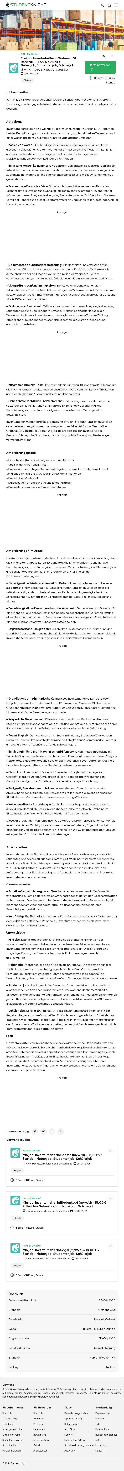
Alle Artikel (69, 1450)
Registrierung (102, 1413)
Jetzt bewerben (100, 65)
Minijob (27, 80)
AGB (97, 1439)
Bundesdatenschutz (106, 1434)
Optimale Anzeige (73, 1418)
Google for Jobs (11, 1434)
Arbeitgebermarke (12, 1429)
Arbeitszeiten (40, 1450)
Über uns (99, 1418)
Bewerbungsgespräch (76, 1413)
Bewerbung (39, 1434)
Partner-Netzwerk (11, 1450)
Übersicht (7, 1413)
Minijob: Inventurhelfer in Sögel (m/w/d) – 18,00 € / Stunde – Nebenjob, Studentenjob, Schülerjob (61, 1252)
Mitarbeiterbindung (74, 1439)
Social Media (9, 1445)
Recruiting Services (12, 1439)
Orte (97, 1423)
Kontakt (99, 1450)
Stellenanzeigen (10, 1418)
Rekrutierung (71, 1423)
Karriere (68, 1434)
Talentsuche (8, 1423)
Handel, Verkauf (32, 1150)
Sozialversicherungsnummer (79, 1445)
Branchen (38, 1423)
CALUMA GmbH (29, 54)
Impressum (101, 1445)
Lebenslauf (39, 1429)
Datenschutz (102, 1429)
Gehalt (37, 1445)
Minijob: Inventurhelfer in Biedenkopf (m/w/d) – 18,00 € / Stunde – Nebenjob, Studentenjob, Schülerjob (65, 1204)
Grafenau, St (106, 1309)
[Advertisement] (62, 236)
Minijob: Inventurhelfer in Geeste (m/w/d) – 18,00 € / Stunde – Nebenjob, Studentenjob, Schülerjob (62, 1156)
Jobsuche (38, 1418)
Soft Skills (69, 1429)
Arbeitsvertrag (41, 1439)
